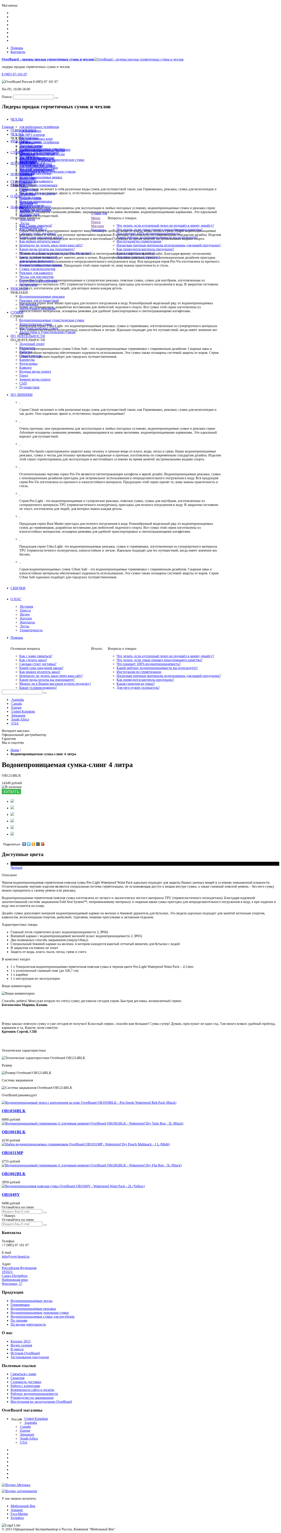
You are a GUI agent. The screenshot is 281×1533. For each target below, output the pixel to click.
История (26, 203)
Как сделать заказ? (33, 660)
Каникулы (27, 178)
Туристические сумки (35, 324)
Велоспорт (27, 348)
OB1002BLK (14, 1174)
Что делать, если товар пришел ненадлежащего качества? (159, 660)
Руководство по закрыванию (32, 1397)
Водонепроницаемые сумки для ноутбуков (42, 1316)
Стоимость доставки (26, 1382)
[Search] (56, 98)
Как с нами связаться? (35, 656)
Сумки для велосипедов (37, 269)
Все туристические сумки (38, 328)
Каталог (26, 215)
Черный (16, 867)
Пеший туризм (30, 356)
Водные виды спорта (35, 371)
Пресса (25, 207)
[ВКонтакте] (24, 844)
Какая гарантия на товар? (136, 683)
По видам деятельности (28, 1324)
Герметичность (31, 227)
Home (15, 750)
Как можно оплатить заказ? (39, 241)
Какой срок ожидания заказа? (41, 668)
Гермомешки (20, 1305)
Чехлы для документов (36, 277)
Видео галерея (21, 1345)
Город (23, 375)
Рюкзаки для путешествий (39, 300)
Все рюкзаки (28, 304)
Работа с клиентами (25, 1386)
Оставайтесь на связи (18, 1207)
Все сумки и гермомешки (38, 281)
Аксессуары (28, 285)
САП (23, 383)
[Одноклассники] (33, 844)
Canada (16, 703)
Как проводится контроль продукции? (145, 249)
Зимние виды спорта (34, 379)
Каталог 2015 (21, 1341)
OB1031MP (12, 1152)
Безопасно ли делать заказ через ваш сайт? (51, 245)
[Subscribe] (45, 1212)
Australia (17, 700)
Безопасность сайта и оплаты (32, 1390)
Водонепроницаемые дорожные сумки (40, 1312)
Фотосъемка (28, 363)
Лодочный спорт (32, 171)
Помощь (17, 48)
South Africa (20, 719)
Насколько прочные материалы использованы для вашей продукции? (169, 245)
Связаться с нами (23, 1374)
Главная (8, 127)
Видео (25, 211)
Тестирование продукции (30, 1357)
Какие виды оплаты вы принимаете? (47, 249)
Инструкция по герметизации (139, 241)
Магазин (97, 226)
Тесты (24, 223)
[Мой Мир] (38, 844)
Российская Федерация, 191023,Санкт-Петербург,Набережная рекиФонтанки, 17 (19, 1276)
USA (15, 723)
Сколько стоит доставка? (37, 664)
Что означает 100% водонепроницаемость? (149, 664)
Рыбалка (25, 174)
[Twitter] (29, 844)
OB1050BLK (14, 1111)
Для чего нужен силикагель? (138, 687)
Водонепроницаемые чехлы (31, 1301)
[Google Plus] (42, 844)
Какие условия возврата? (38, 687)
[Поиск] (45, 693)
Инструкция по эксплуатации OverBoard (41, 1401)
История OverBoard (25, 1353)
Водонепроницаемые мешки (40, 265)
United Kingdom (23, 711)
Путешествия (29, 387)
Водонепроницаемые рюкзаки (42, 296)
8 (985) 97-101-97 (14, 74)
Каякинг (25, 367)
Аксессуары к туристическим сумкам (47, 332)
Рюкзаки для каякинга (36, 273)
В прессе (17, 1349)
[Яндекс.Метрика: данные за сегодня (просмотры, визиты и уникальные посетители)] (16, 1485)
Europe (16, 707)
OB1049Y (11, 1194)
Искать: (97, 648)
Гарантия (17, 1378)
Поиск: (7, 97)
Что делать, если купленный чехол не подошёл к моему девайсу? (165, 225)
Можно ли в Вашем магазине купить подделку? (55, 683)
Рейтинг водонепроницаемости (34, 1394)
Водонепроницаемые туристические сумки (51, 320)
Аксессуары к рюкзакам (37, 308)
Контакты (18, 52)
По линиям (19, 1320)
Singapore (18, 715)
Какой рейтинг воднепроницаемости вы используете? (157, 668)
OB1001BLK (14, 1132)
